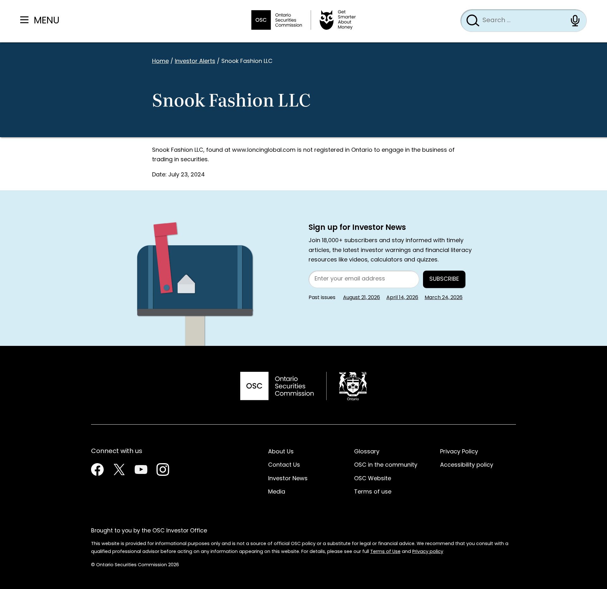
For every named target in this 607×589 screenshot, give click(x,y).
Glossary (366, 452)
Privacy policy (427, 551)
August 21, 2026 (361, 298)
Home (160, 61)
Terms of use (372, 492)
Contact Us (284, 465)
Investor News (288, 478)
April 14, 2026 (402, 298)
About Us (281, 452)
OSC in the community (385, 465)
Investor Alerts (195, 61)
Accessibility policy (466, 465)
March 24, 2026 (444, 298)
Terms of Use (385, 551)
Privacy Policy (459, 452)
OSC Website (372, 478)
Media (276, 492)
